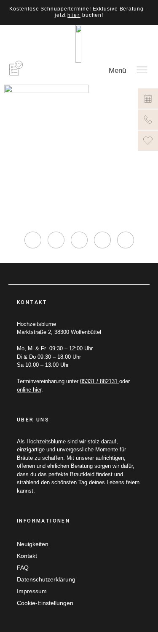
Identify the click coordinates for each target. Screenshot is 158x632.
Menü (117, 71)
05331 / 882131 (99, 381)
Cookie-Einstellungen (45, 603)
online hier (29, 390)
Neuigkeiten (32, 544)
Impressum (32, 591)
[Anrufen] (148, 119)
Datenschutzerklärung (46, 579)
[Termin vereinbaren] (148, 98)
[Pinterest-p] (102, 240)
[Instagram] (32, 240)
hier (73, 15)
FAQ (23, 567)
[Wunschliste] (148, 141)
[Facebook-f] (56, 240)
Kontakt (27, 555)
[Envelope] (125, 240)
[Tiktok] (79, 240)
